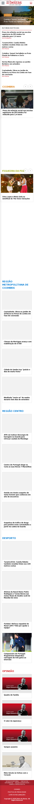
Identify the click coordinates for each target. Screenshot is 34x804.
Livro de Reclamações (17, 795)
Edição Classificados (22, 782)
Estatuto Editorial (12, 781)
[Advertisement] (17, 143)
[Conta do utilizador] (30, 3)
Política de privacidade (17, 792)
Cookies (17, 789)
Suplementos (9, 782)
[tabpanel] (17, 15)
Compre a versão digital (17, 784)
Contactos (24, 781)
